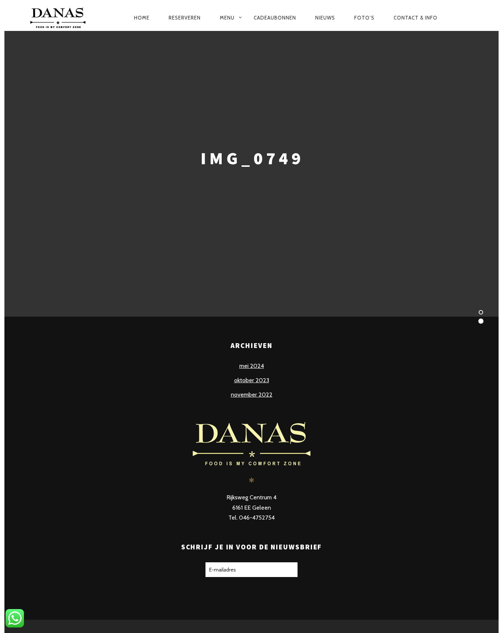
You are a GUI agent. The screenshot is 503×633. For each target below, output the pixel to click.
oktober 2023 (251, 380)
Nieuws (325, 18)
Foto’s (364, 18)
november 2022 (251, 394)
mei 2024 (251, 365)
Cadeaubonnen (275, 18)
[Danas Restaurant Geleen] (60, 17)
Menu (227, 18)
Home (142, 18)
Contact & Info (415, 18)
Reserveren (185, 18)
